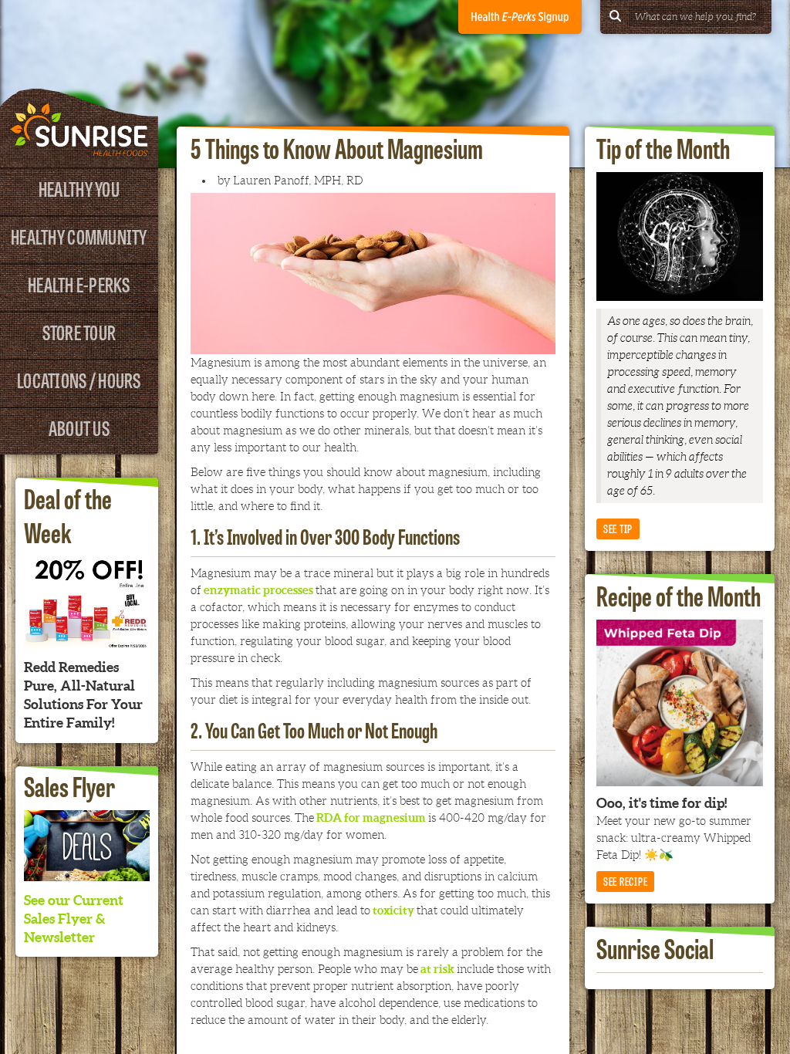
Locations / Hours (78, 379)
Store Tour (79, 331)
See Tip (618, 528)
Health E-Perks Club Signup (520, 17)
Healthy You (79, 188)
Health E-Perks (79, 284)
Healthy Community (79, 236)
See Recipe (625, 881)
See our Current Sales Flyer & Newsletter (73, 918)
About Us (79, 427)
